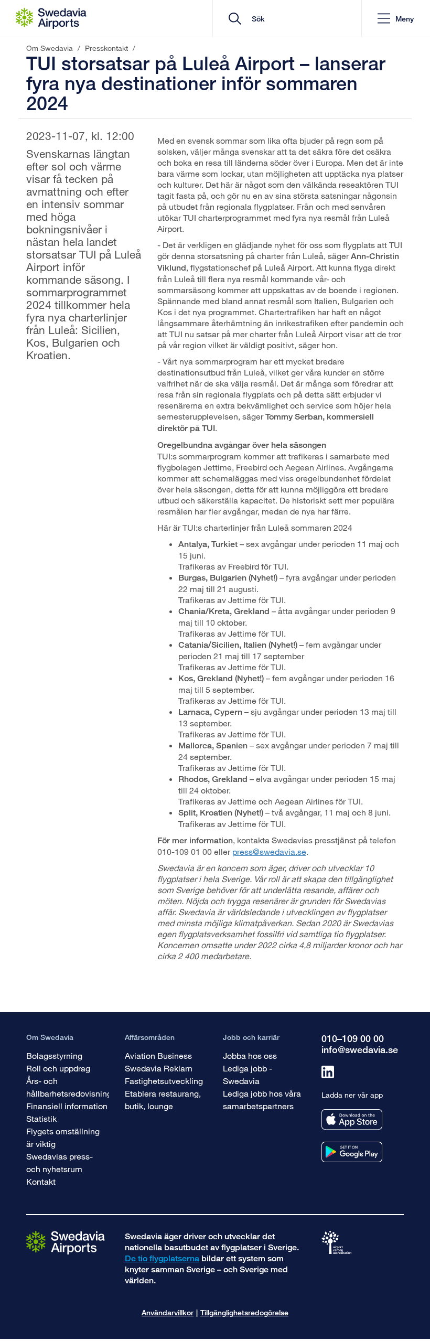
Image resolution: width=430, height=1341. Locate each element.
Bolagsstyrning (54, 1055)
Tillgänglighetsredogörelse (244, 1312)
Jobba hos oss (250, 1055)
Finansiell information (67, 1106)
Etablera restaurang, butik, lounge (163, 1099)
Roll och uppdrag (58, 1068)
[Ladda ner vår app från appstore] (351, 1119)
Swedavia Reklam (158, 1068)
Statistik (41, 1118)
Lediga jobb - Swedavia (247, 1074)
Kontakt (41, 1181)
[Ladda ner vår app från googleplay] (351, 1152)
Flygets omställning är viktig (63, 1137)
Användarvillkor (168, 1312)
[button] (396, 18)
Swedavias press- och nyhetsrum (59, 1162)
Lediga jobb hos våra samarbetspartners (262, 1099)
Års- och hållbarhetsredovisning (69, 1087)
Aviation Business (158, 1055)
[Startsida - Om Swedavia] (51, 18)
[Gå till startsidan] (65, 1242)
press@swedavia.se (269, 851)
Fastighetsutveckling (164, 1081)
